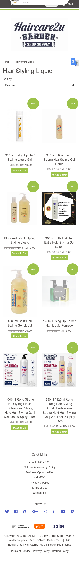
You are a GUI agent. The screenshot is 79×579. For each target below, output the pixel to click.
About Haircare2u (39, 462)
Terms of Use (40, 487)
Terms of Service (21, 551)
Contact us (39, 493)
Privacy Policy (41, 551)
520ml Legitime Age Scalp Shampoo (40, 7)
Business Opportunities (39, 472)
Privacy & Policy (39, 482)
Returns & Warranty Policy (39, 467)
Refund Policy (60, 551)
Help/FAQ (39, 477)
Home (6, 61)
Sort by (7, 79)
